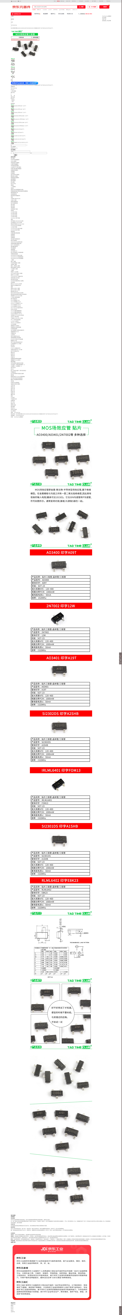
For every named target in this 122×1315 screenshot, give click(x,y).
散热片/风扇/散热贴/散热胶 (16, 379)
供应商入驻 (70, 13)
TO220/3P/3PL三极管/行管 (17, 276)
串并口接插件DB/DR (15, 336)
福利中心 (53, 13)
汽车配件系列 (14, 399)
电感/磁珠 (13, 249)
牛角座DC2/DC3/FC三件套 (17, 318)
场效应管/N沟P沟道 (15, 278)
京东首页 (15, 1)
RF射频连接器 (14, 328)
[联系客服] (120, 655)
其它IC (12, 369)
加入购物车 (13, 146)
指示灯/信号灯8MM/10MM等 (17, 292)
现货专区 (36, 13)
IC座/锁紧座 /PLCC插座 (16, 343)
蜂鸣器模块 (13, 179)
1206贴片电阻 (14, 227)
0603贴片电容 (14, 213)
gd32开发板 (61, 9)
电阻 (12, 219)
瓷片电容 (13, 204)
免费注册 (62, 1)
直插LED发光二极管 (15, 288)
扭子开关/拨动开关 (15, 351)
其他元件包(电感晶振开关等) (17, 189)
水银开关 (13, 357)
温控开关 (13, 355)
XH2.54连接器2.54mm (16, 301)
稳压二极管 (13, 261)
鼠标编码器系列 (14, 246)
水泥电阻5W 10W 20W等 (16, 222)
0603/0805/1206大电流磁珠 (17, 258)
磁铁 (12, 396)
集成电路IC (13, 361)
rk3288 (34, 9)
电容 (12, 197)
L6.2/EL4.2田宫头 (15, 321)
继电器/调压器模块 (15, 177)
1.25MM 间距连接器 (15, 297)
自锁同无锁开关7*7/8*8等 (16, 349)
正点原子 (13, 397)
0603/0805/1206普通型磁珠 (17, 257)
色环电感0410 (14, 251)
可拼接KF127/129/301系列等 (17, 315)
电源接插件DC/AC (15, 331)
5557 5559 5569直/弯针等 (16, 307)
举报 (12, 81)
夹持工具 (13, 388)
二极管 (12, 260)
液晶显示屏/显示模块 (15, 384)
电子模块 (13, 158)
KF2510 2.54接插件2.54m (16, 303)
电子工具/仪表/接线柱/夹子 (16, 342)
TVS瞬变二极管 (14, 269)
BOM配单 (93, 6)
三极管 (12, 270)
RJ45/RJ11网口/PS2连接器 (17, 339)
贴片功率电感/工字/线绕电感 (17, 252)
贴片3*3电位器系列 (15, 245)
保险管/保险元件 (14, 192)
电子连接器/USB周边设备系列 (17, 330)
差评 (12, 1310)
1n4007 (50, 9)
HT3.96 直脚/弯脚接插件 (16, 310)
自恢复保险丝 (14, 194)
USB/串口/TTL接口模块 (16, 167)
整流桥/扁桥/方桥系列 (15, 267)
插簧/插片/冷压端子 (15, 325)
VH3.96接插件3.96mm (16, 304)
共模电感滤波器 (14, 254)
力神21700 (74, 9)
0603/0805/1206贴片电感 (16, 255)
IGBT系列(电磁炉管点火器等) (17, 280)
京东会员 (81, 1)
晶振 (12, 286)
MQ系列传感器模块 (15, 159)
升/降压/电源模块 (14, 164)
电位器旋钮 (13, 248)
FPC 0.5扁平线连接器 (15, 319)
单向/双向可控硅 (14, 279)
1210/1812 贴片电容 (15, 218)
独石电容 (13, 206)
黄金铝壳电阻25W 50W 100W (17, 224)
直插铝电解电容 (14, 201)
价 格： (13, 153)
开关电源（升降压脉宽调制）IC (18, 364)
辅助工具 (13, 394)
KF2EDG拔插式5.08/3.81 (16, 313)
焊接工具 (13, 387)
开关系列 (13, 346)
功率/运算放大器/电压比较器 (17, 363)
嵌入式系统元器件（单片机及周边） (19, 370)
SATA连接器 (13, 324)
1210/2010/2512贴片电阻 (16, 228)
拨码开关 (13, 352)
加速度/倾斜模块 (14, 170)
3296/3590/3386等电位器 (16, 242)
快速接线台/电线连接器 (16, 327)
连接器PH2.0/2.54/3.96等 (16, 295)
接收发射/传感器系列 (15, 195)
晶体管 (12, 19)
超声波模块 (13, 180)
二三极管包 (13, 186)
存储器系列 (13, 372)
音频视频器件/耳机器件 (16, 337)
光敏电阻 (13, 237)
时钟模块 (13, 173)
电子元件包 (13, 183)
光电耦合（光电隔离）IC (16, 366)
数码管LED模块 (14, 176)
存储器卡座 (13, 333)
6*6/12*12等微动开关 (15, 348)
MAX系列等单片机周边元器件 (17, 373)
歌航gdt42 (68, 9)
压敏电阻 (13, 234)
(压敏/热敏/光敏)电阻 (15, 233)
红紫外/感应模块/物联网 (16, 168)
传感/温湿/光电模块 (15, 162)
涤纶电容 (13, 207)
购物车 (105, 6)
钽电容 (12, 210)
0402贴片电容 (14, 212)
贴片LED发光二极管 (15, 289)
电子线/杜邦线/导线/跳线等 (16, 378)
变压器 (12, 381)
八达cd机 (45, 9)
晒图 (12, 1305)
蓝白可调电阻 (14, 240)
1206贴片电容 (14, 216)
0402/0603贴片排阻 (15, 230)
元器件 (12, 16)
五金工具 (13, 385)
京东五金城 (61, 13)
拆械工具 (13, 391)
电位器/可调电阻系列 (15, 239)
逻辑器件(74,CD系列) (15, 360)
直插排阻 (13, 231)
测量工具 (13, 393)
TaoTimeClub (14, 25)
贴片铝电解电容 (14, 203)
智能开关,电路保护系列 (16, 285)
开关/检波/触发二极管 (15, 263)
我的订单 (68, 1)
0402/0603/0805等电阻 (16, 225)
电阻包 (12, 185)
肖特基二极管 (14, 264)
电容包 (12, 188)
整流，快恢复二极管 (15, 266)
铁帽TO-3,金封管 (14, 272)
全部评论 (13, 1304)
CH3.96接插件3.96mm (16, 306)
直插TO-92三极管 (15, 275)
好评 (12, 1307)
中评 (12, 1308)
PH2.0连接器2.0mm (15, 300)
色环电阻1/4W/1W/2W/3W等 (17, 221)
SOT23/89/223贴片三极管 (16, 273)
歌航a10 (39, 9)
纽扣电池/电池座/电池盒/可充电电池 (18, 294)
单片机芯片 (13, 367)
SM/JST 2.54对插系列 (15, 322)
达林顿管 (13, 282)
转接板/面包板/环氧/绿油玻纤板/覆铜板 (19, 191)
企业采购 (87, 1)
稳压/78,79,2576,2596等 (16, 283)
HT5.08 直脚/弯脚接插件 (16, 312)
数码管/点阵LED (14, 291)
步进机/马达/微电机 (15, 382)
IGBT (12, 22)
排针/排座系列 (14, 298)
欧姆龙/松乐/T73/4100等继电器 (18, 376)
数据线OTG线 (14, 340)
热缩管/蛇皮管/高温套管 (16, 358)
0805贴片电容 (14, 215)
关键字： (13, 151)
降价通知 (14, 91)
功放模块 (13, 171)
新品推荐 (45, 13)
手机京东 (108, 1)
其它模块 (13, 182)
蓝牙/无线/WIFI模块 (15, 174)
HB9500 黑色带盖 (15, 316)
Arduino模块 (13, 161)
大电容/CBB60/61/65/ (15, 198)
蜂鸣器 (12, 375)
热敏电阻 (13, 236)
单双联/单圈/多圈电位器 (16, 243)
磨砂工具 (13, 390)
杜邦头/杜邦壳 (14, 309)
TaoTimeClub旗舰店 (106, 16)
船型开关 (13, 354)
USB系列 (13, 334)
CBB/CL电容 (13, 200)
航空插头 (13, 345)
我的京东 (74, 1)
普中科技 (55, 9)
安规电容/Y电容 (14, 209)
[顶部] (120, 1311)
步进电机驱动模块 (15, 165)
